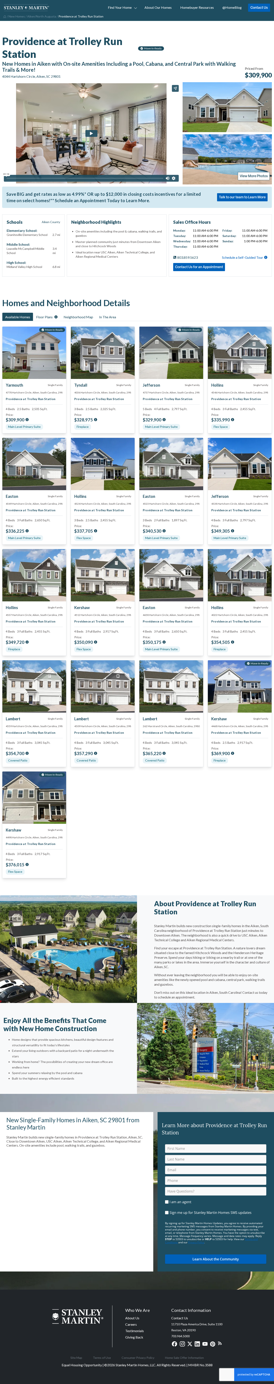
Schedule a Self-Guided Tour (242, 257)
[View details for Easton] (34, 464)
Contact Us (259, 7)
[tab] (17, 316)
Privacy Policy (196, 1242)
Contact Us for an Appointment (199, 267)
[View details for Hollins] (240, 353)
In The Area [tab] (107, 317)
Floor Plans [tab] (44, 317)
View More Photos (254, 176)
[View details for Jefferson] (240, 464)
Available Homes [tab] (17, 317)
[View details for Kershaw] (103, 575)
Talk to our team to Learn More (242, 197)
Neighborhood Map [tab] (78, 317)
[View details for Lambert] (34, 686)
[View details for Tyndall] (103, 353)
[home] (4, 16)
